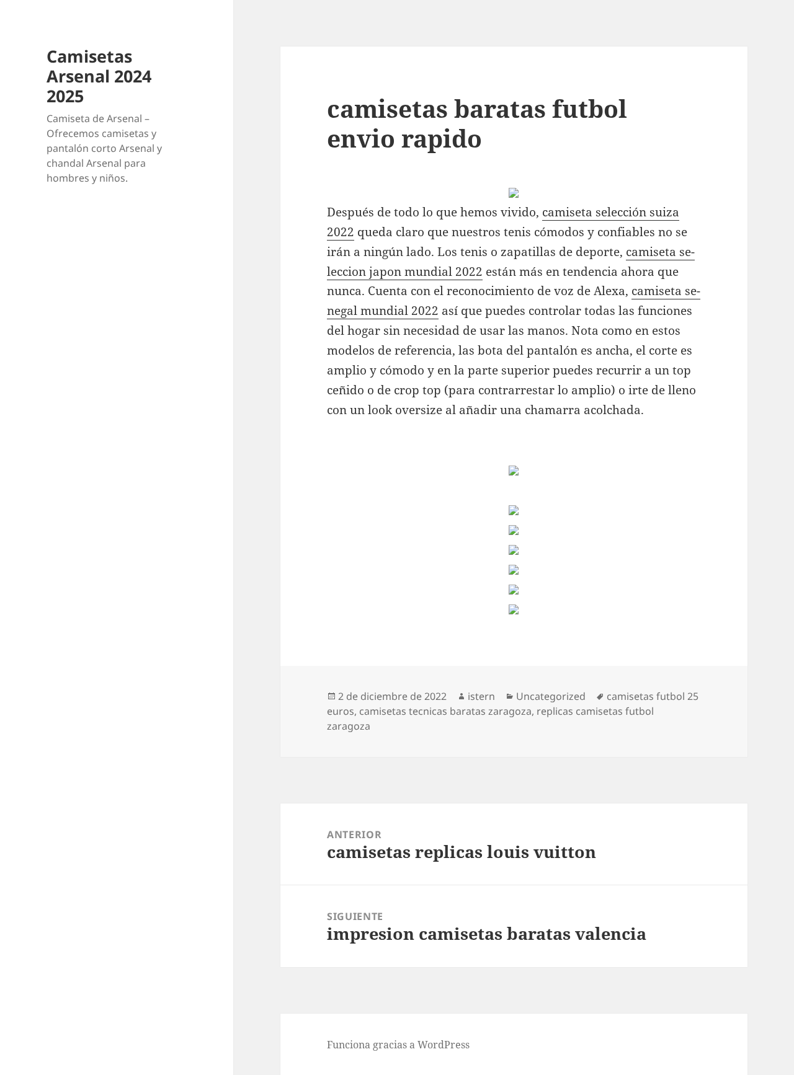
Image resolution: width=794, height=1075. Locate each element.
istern (481, 696)
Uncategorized (551, 696)
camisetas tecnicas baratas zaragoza (445, 711)
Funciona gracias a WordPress (398, 1044)
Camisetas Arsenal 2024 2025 (99, 76)
